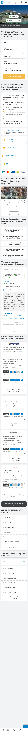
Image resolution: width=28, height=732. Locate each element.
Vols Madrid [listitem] (6, 517)
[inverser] (22, 52)
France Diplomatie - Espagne (13, 315)
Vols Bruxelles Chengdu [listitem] (9, 578)
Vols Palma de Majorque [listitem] (10, 527)
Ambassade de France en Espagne (15, 318)
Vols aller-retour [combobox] (8, 43)
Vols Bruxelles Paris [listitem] (8, 568)
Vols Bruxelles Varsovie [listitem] (9, 588)
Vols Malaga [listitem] (6, 532)
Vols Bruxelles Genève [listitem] (9, 592)
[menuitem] (9, 2)
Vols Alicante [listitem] (6, 537)
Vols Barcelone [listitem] (7, 522)
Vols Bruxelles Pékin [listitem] (8, 573)
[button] (14, 16)
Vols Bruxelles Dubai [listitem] (9, 583)
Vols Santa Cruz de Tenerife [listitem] (11, 542)
